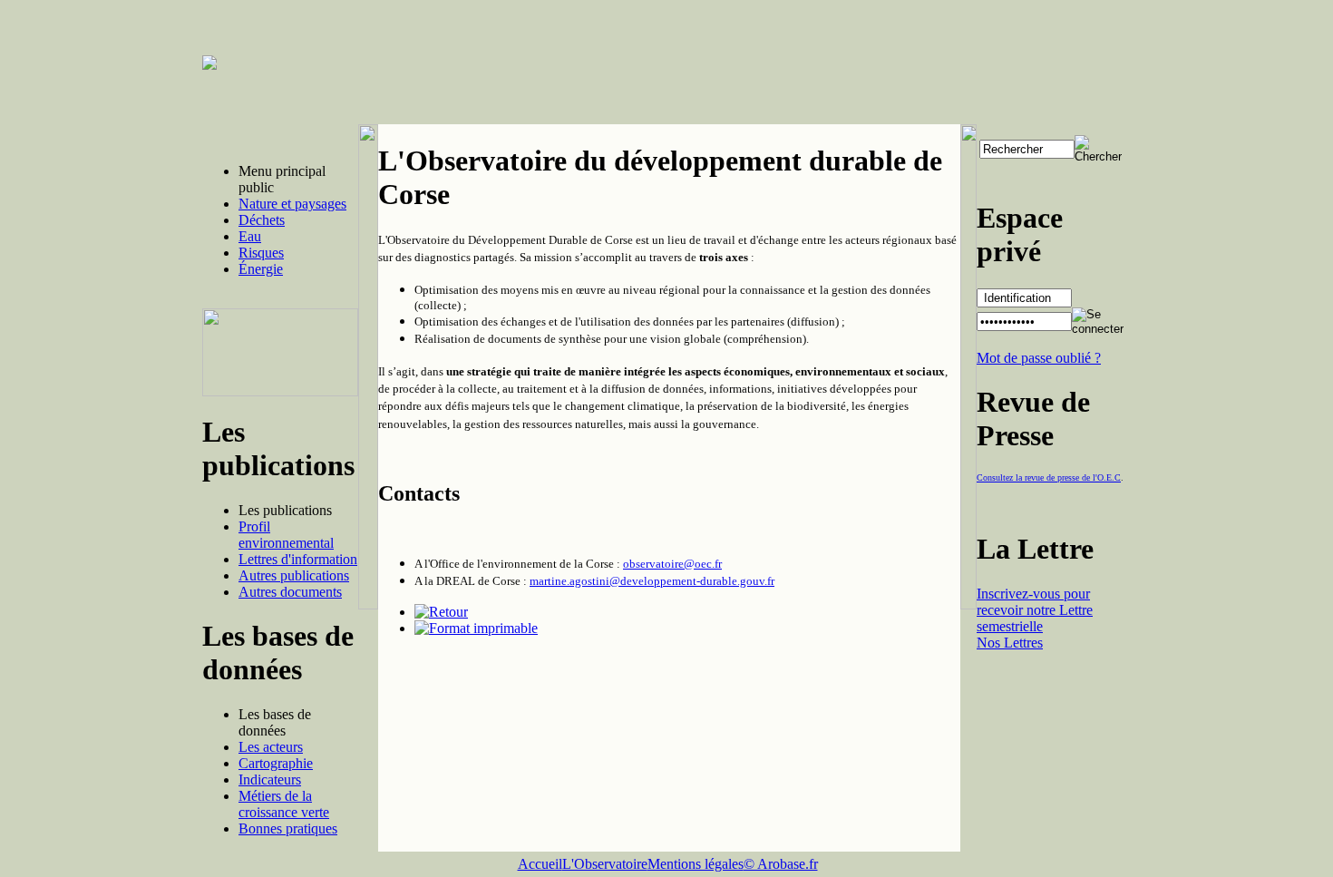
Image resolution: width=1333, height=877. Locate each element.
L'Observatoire (604, 864)
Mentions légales (695, 864)
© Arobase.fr (781, 864)
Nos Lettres (1010, 642)
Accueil (540, 864)
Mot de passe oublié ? (1039, 357)
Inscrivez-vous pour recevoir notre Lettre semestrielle (1035, 610)
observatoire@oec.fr (672, 563)
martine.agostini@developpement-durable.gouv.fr (652, 581)
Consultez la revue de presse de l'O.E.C (1049, 477)
